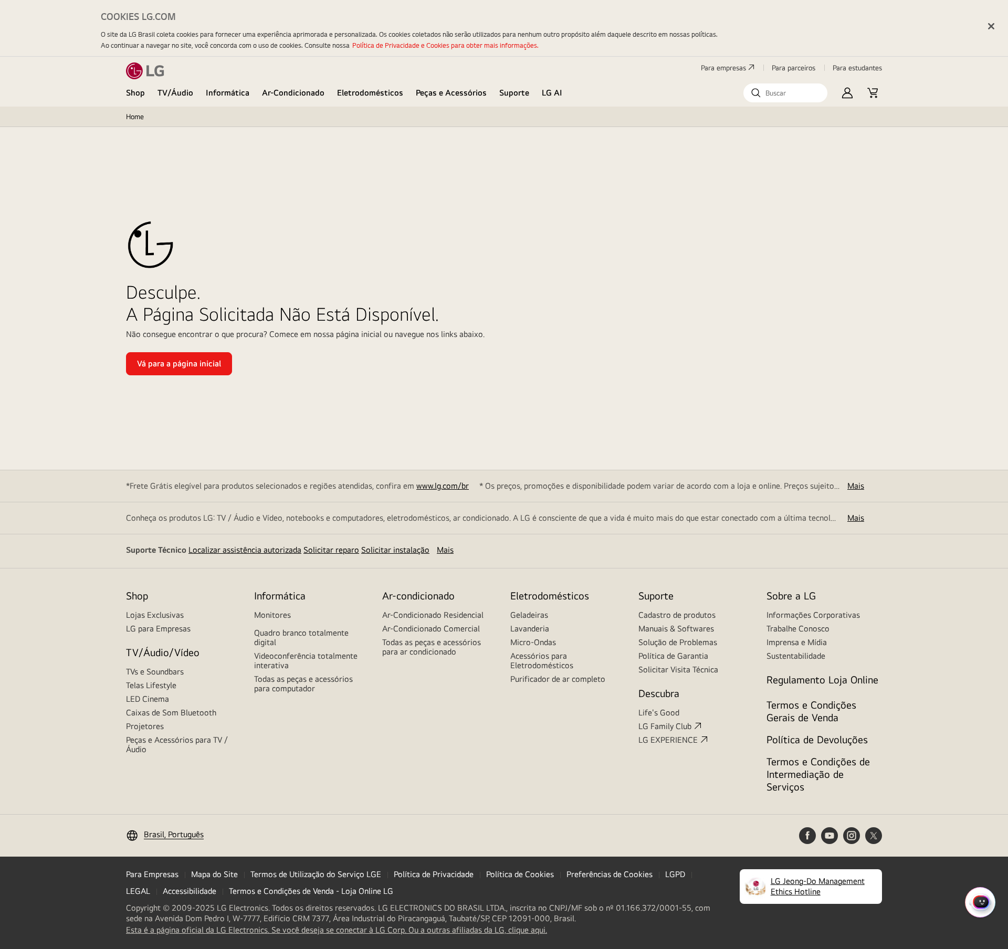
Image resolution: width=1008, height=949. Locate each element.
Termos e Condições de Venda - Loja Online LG (311, 891)
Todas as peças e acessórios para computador (303, 683)
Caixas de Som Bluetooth (171, 713)
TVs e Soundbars (155, 672)
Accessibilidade (189, 891)
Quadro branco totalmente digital (301, 637)
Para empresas (723, 68)
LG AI (552, 93)
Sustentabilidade (795, 656)
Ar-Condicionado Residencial (433, 615)
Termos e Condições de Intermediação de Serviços (818, 774)
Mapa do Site (214, 874)
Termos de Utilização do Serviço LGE (315, 874)
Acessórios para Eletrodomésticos (541, 660)
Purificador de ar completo (557, 679)
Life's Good (658, 713)
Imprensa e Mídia (796, 642)
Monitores (272, 615)
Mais (855, 486)
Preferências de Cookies (609, 874)
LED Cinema (147, 699)
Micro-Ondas (533, 642)
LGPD (675, 874)
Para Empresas (152, 874)
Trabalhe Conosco (798, 629)
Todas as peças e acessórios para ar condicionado (431, 647)
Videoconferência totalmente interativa (306, 660)
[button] (785, 92)
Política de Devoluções (817, 739)
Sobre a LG (791, 595)
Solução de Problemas (677, 642)
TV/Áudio (175, 93)
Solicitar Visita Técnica (678, 669)
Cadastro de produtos (677, 615)
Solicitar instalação (395, 550)
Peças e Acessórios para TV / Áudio (177, 744)
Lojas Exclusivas (155, 615)
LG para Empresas (158, 629)
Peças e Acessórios (451, 93)
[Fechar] (991, 26)
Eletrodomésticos (370, 93)
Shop (135, 93)
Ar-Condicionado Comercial (431, 629)
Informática (227, 93)
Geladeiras (529, 615)
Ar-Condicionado (293, 93)
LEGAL (138, 891)
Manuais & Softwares (676, 629)
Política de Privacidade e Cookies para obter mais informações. (445, 45)
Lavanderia (529, 629)
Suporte (514, 93)
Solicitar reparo (331, 550)
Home (135, 116)
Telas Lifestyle (151, 685)
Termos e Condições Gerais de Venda (811, 711)
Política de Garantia (673, 656)
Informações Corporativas (813, 615)
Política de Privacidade (434, 874)
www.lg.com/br (442, 486)
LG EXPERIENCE (668, 740)
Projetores (145, 726)
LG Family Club (664, 726)
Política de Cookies (520, 874)
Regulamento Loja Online (822, 679)
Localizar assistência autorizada (244, 550)
